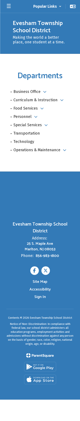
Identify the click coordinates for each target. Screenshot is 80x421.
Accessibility (40, 289)
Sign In (40, 297)
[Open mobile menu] (8, 6)
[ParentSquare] (40, 355)
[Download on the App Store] (40, 379)
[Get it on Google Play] (40, 366)
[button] (47, 6)
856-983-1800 (47, 256)
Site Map (40, 282)
